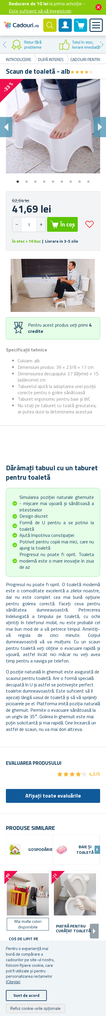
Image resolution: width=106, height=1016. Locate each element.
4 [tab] (44, 180)
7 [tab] (71, 180)
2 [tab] (26, 180)
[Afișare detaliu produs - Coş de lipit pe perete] (27, 894)
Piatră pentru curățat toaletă (73, 929)
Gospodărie (40, 849)
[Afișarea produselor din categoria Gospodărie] (15, 850)
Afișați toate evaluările (53, 796)
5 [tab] (53, 180)
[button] (40, 224)
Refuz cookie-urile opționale (35, 1008)
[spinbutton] (28, 224)
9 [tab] (88, 180)
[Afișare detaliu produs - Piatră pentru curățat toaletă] (75, 894)
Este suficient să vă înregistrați (40, 10)
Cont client (65, 30)
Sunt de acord (26, 995)
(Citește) (13, 982)
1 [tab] (18, 180)
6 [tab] (62, 180)
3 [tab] (35, 180)
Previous (4, 44)
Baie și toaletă (85, 849)
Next (101, 44)
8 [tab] (79, 180)
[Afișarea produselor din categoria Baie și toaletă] (62, 850)
